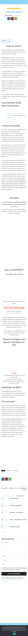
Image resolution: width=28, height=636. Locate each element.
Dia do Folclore (3, 510)
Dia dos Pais (3, 517)
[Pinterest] (12, 18)
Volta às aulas (10, 121)
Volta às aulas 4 (14, 498)
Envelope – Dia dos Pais (16, 512)
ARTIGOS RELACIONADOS (9, 495)
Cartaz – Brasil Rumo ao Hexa (18, 519)
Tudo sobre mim (11, 109)
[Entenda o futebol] (5, 528)
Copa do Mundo (4, 524)
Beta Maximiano (9, 15)
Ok (14, 633)
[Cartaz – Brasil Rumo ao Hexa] (5, 521)
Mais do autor (20, 495)
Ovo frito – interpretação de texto (20, 488)
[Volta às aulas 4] (5, 500)
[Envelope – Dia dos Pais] (5, 514)
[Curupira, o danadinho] (5, 507)
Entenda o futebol (15, 526)
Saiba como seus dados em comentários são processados (13, 579)
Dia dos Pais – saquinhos (7, 488)
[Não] (26, 630)
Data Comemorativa (9, 5)
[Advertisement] (14, 453)
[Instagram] (14, 620)
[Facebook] (8, 18)
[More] (19, 18)
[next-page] (5, 534)
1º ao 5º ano (8, 470)
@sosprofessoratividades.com (14, 313)
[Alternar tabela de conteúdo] (8, 41)
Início (2, 5)
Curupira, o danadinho (16, 505)
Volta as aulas (18, 5)
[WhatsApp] (15, 18)
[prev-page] (2, 534)
